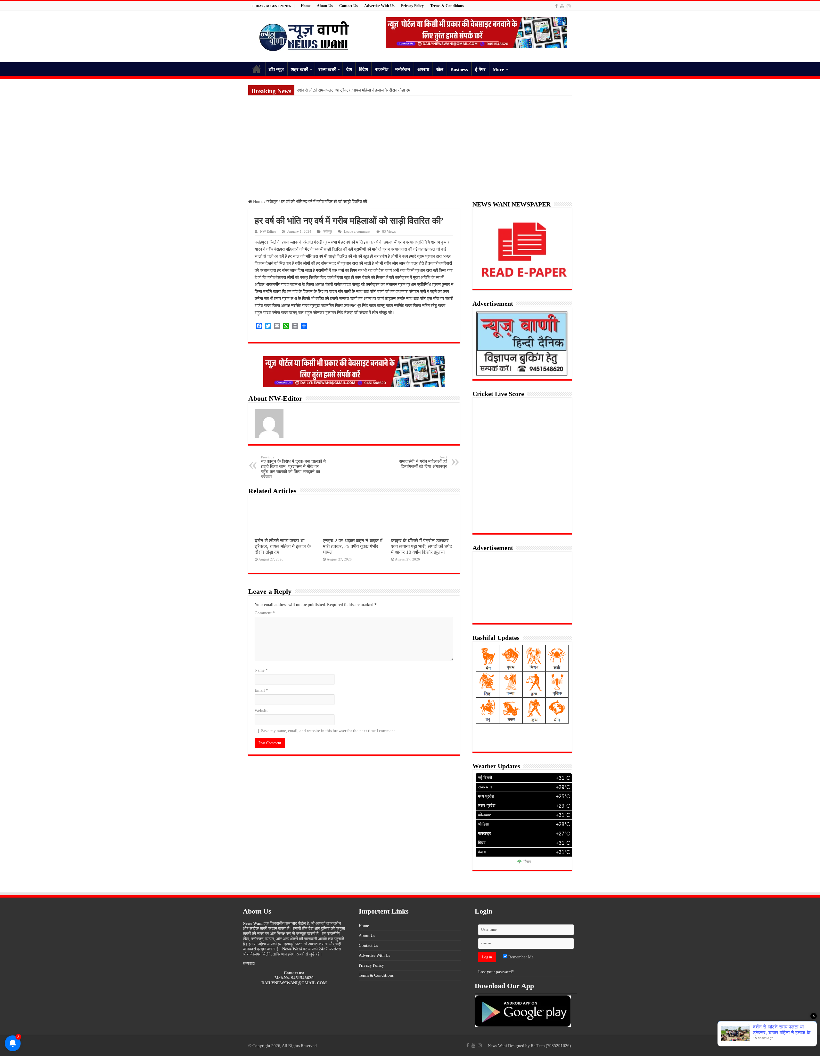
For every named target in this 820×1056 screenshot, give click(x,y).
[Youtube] (562, 6)
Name (261, 670)
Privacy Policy (412, 6)
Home (305, 6)
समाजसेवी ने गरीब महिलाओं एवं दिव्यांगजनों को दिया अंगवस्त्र (423, 462)
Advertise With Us (379, 6)
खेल (439, 69)
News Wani (497, 1045)
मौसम (527, 862)
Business (459, 69)
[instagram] (568, 6)
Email (261, 690)
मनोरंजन (402, 69)
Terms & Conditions (447, 6)
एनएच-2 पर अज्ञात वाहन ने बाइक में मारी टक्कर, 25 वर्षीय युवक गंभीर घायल (352, 546)
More (498, 69)
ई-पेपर (480, 69)
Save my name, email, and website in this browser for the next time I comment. (328, 730)
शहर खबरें (299, 69)
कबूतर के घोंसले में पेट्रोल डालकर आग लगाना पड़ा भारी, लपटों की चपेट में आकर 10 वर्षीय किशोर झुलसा (421, 546)
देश (349, 69)
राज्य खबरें (327, 69)
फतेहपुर (272, 201)
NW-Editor (268, 231)
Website (261, 710)
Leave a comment (357, 231)
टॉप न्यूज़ (276, 69)
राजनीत (381, 69)
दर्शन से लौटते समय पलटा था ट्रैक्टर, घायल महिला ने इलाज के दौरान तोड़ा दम (353, 90)
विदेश (363, 69)
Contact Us (348, 6)
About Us (325, 6)
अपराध (423, 69)
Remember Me (520, 957)
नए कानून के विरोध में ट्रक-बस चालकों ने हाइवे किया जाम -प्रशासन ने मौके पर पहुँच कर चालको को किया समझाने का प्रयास (293, 467)
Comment (265, 612)
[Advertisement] (410, 143)
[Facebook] (556, 6)
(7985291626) (558, 1045)
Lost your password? (496, 971)
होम (256, 69)
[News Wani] (304, 35)
